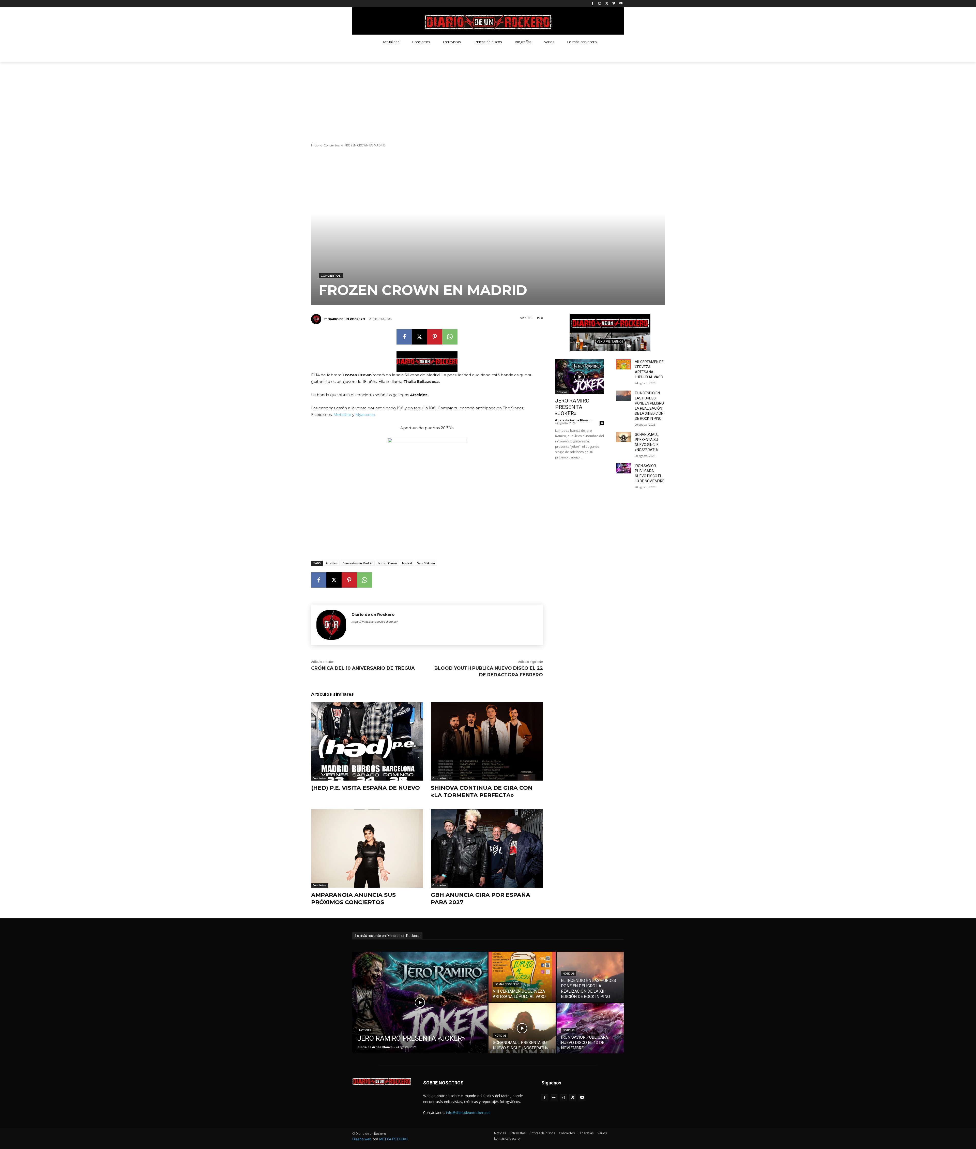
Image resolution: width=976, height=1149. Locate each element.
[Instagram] (600, 4)
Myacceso (365, 414)
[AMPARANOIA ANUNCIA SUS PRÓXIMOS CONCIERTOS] (367, 848)
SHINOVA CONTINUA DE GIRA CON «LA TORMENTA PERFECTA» (481, 791)
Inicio (315, 145)
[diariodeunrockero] (488, 22)
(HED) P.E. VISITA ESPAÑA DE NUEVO (365, 787)
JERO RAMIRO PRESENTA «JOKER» (572, 407)
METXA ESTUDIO (393, 1139)
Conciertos (332, 145)
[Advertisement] (488, 100)
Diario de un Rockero (346, 319)
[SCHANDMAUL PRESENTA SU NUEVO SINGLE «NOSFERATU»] (623, 437)
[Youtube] (621, 4)
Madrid (407, 563)
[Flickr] (554, 1097)
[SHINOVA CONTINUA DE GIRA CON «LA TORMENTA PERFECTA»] (487, 741)
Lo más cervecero (507, 984)
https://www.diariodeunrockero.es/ (375, 621)
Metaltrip (342, 414)
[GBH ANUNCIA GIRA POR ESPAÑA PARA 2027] (487, 848)
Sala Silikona (426, 563)
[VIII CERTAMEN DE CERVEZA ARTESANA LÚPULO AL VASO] (623, 364)
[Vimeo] (614, 4)
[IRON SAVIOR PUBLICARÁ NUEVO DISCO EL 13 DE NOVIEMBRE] (623, 468)
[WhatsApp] (450, 337)
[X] (607, 4)
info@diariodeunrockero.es (468, 1112)
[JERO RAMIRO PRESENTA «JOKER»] (579, 376)
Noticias (562, 392)
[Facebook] (593, 4)
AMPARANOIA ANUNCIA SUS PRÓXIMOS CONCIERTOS (353, 898)
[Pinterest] (434, 337)
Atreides (332, 563)
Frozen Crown (387, 563)
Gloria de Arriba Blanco (572, 420)
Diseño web (362, 1139)
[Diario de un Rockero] (317, 319)
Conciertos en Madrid (358, 563)
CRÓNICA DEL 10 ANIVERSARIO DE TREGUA (363, 668)
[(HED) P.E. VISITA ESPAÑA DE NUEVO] (367, 741)
